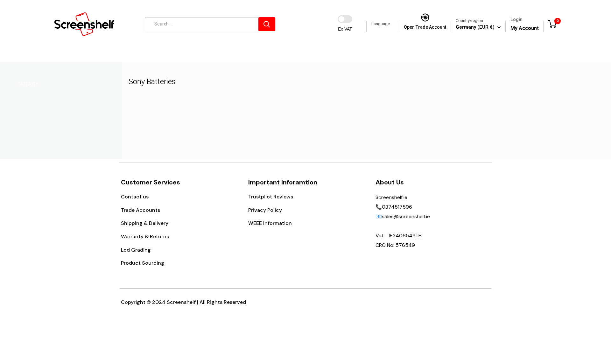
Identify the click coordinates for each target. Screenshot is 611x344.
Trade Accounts (140, 210)
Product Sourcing (142, 263)
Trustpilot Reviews (270, 196)
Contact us (135, 196)
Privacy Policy (265, 210)
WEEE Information (270, 223)
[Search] (266, 24)
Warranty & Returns (145, 236)
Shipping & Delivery (144, 223)
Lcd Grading (136, 250)
